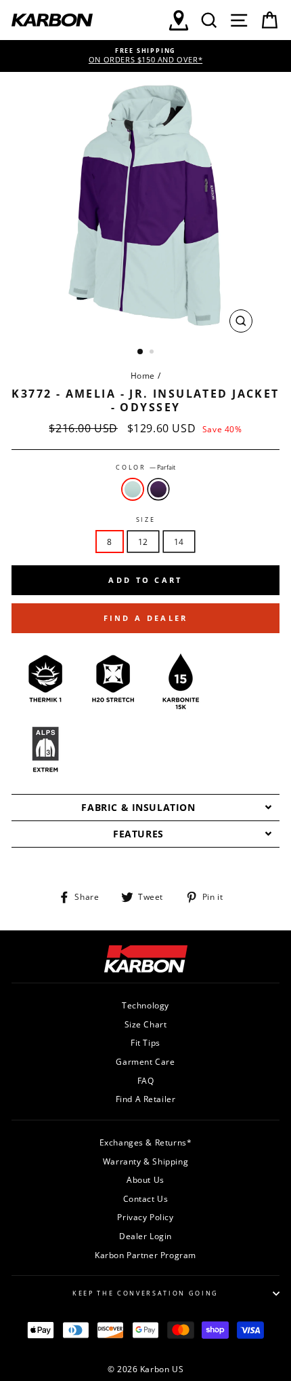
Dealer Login (145, 1235)
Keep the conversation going (145, 1293)
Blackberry (158, 489)
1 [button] (140, 352)
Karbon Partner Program (145, 1254)
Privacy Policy (145, 1216)
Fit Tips (145, 1042)
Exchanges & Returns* (145, 1142)
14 (179, 541)
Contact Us (146, 1198)
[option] (145, 56)
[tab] (145, 807)
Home (143, 375)
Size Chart (146, 1024)
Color (145, 468)
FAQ (145, 1080)
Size (146, 520)
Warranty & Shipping (145, 1161)
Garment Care (145, 1061)
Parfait (132, 489)
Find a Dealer (146, 618)
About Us (145, 1179)
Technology (145, 1005)
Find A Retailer (146, 1098)
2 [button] (153, 352)
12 (143, 541)
